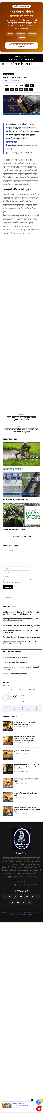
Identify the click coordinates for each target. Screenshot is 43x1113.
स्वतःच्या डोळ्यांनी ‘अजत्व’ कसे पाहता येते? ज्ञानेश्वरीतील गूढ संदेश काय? (21, 625)
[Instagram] (15, 896)
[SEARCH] (37, 597)
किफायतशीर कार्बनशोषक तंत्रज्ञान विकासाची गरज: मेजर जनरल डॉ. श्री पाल (22, 430)
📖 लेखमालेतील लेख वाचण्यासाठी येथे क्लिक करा (21, 45)
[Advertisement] (21, 322)
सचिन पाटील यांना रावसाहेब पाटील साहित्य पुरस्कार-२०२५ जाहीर (21, 418)
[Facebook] (4, 896)
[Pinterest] (21, 896)
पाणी (20, 128)
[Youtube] (12, 902)
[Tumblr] (38, 896)
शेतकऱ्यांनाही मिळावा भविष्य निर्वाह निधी (13, 469)
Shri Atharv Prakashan (26, 914)
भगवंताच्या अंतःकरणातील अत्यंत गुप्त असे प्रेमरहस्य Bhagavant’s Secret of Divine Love (27, 809)
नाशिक (29, 160)
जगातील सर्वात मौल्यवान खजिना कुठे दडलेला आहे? (25, 794)
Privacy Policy (21, 919)
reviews (27, 536)
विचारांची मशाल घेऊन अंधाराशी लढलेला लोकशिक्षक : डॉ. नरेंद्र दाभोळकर (21, 637)
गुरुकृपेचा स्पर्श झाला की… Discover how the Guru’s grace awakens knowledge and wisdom (27, 767)
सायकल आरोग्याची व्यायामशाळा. (19, 674)
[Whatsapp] (29, 902)
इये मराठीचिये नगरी (21, 64)
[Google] (26, 896)
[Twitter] (9, 896)
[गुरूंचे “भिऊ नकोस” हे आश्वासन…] (8, 755)
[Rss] (24, 902)
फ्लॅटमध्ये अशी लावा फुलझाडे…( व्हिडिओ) (14, 530)
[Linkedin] (32, 896)
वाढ (25, 208)
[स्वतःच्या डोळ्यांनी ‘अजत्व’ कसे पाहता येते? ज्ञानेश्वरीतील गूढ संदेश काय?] (8, 726)
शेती (25, 128)
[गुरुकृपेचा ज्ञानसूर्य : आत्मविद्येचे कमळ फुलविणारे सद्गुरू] (8, 783)
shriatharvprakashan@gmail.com (21, 884)
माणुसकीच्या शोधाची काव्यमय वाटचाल (18, 657)
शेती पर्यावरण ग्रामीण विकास (9, 74)
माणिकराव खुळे (11, 142)
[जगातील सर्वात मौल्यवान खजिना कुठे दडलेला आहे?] (8, 797)
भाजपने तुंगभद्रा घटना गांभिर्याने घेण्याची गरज (15, 499)
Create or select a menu (20, 56)
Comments (17, 536)
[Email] (18, 902)
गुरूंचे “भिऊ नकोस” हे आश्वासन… (23, 750)
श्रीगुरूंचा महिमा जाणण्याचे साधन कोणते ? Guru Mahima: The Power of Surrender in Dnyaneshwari (25, 738)
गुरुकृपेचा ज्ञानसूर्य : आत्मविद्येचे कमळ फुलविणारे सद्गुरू (26, 780)
